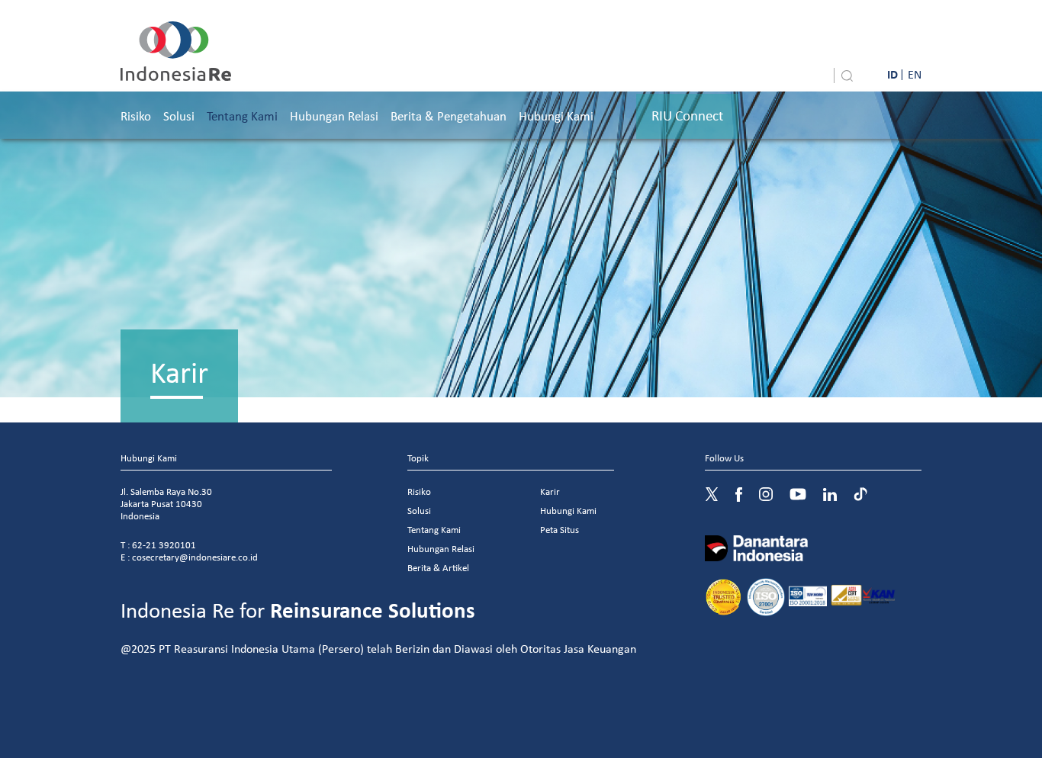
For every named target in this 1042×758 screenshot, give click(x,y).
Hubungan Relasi (334, 115)
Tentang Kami (242, 115)
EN (914, 74)
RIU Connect (687, 115)
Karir (550, 491)
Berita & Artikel (438, 567)
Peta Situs (559, 529)
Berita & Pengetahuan (449, 115)
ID (892, 74)
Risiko (136, 115)
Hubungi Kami (556, 115)
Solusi (179, 115)
